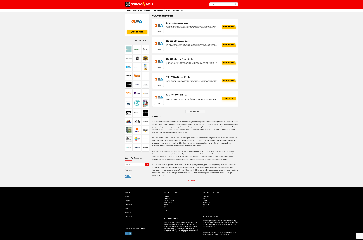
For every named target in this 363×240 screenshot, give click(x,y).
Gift (204, 206)
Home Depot (168, 202)
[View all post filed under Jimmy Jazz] (128, 84)
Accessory (206, 197)
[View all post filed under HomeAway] (137, 67)
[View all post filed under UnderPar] (137, 49)
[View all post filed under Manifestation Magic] (128, 121)
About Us (128, 212)
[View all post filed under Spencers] (137, 76)
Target (166, 210)
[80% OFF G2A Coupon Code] (159, 43)
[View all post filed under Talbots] (145, 139)
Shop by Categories (141, 10)
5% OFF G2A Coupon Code (177, 23)
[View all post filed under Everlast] (145, 130)
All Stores (158, 10)
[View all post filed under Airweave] (128, 103)
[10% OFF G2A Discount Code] (159, 79)
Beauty (205, 198)
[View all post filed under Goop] (145, 49)
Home (128, 10)
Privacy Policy (207, 234)
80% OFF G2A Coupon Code (178, 41)
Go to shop (138, 32)
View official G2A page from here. (195, 181)
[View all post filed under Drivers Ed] (145, 93)
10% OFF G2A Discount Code (178, 77)
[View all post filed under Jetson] (145, 76)
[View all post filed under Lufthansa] (137, 84)
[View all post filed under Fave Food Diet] (145, 103)
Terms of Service (219, 234)
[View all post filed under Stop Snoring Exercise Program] (128, 130)
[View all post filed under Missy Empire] (128, 76)
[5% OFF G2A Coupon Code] (159, 25)
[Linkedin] (129, 176)
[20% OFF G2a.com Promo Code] (159, 61)
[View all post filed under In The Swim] (137, 139)
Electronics (206, 202)
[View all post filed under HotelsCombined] (128, 67)
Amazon (166, 197)
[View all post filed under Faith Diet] (145, 67)
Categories (128, 205)
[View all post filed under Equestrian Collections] (128, 58)
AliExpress (167, 198)
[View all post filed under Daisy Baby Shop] (128, 49)
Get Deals (229, 99)
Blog (168, 10)
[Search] (235, 4)
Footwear (206, 204)
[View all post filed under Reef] (128, 113)
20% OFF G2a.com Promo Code (179, 59)
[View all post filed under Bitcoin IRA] (137, 130)
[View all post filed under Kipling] (137, 113)
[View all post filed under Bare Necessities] (145, 121)
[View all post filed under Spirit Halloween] (145, 58)
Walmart (166, 208)
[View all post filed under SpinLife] (137, 93)
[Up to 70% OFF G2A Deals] (159, 97)
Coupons (128, 201)
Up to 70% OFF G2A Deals (176, 95)
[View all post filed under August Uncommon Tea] (145, 113)
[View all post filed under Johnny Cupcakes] (137, 121)
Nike (165, 206)
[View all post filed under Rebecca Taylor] (145, 147)
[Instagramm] (126, 176)
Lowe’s (166, 204)
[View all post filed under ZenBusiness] (137, 103)
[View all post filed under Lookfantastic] (128, 147)
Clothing (205, 200)
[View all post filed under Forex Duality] (137, 58)
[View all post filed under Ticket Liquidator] (128, 139)
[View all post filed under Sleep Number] (137, 147)
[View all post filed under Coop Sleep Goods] (145, 84)
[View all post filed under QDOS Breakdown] (128, 93)
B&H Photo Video (169, 200)
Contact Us (178, 10)
